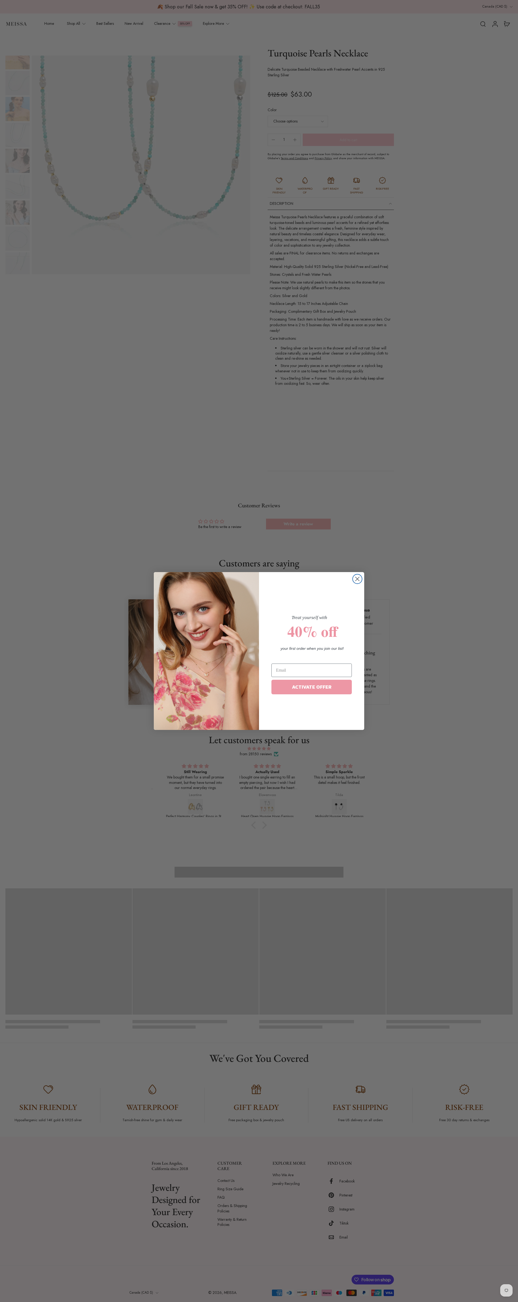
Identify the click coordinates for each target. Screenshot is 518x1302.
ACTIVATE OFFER (312, 687)
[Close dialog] (357, 579)
